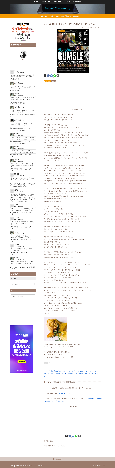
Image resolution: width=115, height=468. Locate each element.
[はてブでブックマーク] (51, 75)
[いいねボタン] (46, 363)
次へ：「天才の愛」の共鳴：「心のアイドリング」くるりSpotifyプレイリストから (70, 371)
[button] (57, 75)
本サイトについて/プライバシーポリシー (26, 465)
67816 (54, 81)
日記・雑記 (47, 81)
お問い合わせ (41, 465)
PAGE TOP (58, 459)
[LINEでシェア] (54, 75)
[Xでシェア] (45, 75)
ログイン (62, 393)
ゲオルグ (23, 59)
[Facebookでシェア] (48, 75)
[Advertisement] (73, 95)
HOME (11, 465)
